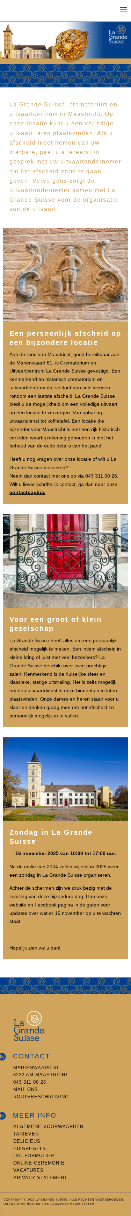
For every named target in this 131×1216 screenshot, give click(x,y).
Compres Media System (73, 1203)
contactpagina (26, 492)
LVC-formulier (33, 1155)
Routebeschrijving (41, 1096)
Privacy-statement (40, 1177)
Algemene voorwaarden (48, 1126)
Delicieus (27, 1141)
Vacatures (28, 1170)
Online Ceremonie (39, 1163)
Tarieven (26, 1134)
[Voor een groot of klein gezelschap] (65, 606)
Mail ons (25, 1089)
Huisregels (29, 1148)
